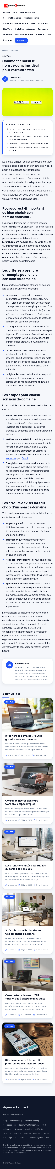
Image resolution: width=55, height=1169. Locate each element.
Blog (15, 12)
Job (49, 34)
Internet (40, 34)
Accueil (6, 12)
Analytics (19, 29)
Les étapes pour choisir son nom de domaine (28, 143)
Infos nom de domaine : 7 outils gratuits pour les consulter (23, 737)
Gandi (25, 458)
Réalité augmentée (24, 34)
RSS (47, 1137)
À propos (7, 40)
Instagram (43, 23)
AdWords (30, 29)
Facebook (43, 29)
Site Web (7, 29)
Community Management (15, 23)
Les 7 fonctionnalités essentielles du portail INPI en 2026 (25, 867)
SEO (33, 23)
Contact (21, 40)
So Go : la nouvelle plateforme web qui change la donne (23, 932)
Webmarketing (27, 12)
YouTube (7, 34)
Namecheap (12, 458)
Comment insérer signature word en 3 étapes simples (21, 802)
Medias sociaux (31, 17)
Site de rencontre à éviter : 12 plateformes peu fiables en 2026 (24, 1061)
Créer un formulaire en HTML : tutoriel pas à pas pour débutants (25, 997)
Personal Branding (12, 17)
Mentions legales (36, 1137)
